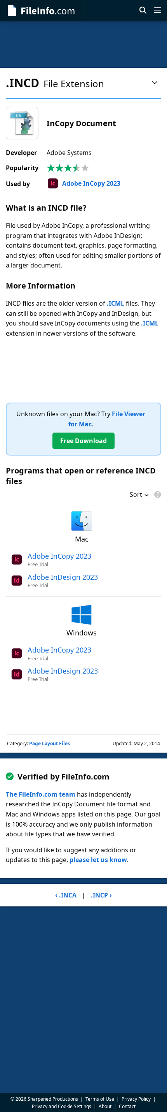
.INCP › (101, 895)
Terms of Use (99, 1099)
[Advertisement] (83, 44)
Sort (136, 495)
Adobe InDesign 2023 (63, 577)
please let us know (98, 859)
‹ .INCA (66, 895)
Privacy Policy (136, 1099)
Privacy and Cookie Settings (61, 1106)
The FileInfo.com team (40, 794)
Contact (127, 1106)
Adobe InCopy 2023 (91, 183)
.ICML (115, 303)
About (105, 1106)
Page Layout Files (49, 743)
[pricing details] (157, 494)
